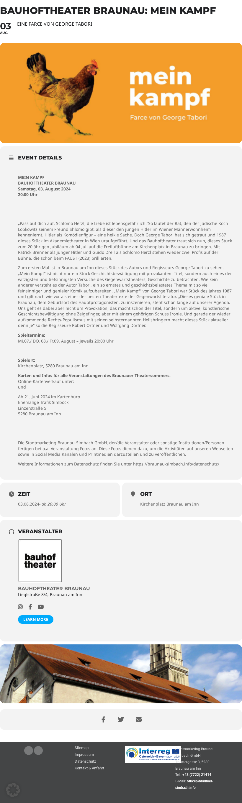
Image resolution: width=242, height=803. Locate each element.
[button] (13, 790)
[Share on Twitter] (121, 719)
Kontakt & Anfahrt (89, 768)
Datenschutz (85, 761)
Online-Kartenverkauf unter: (46, 381)
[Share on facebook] (103, 719)
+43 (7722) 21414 (196, 775)
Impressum (84, 755)
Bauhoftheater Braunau (54, 588)
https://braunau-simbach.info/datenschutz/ (176, 464)
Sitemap (82, 748)
